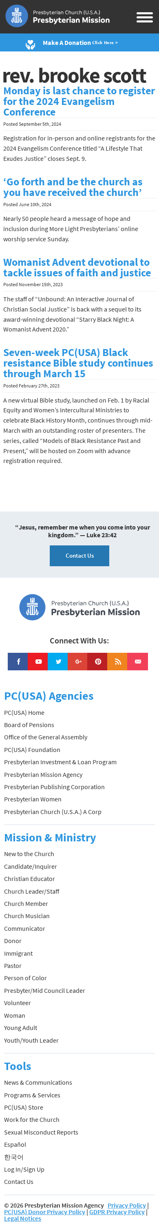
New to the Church (29, 854)
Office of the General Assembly (45, 737)
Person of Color (25, 978)
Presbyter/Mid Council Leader (44, 990)
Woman (14, 1015)
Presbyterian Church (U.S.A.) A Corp (53, 812)
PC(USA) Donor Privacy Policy (44, 1212)
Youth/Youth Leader (31, 1040)
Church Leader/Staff (31, 891)
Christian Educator (29, 878)
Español (15, 1144)
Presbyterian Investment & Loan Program (60, 762)
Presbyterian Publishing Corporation (54, 787)
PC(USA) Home (24, 712)
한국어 (14, 1157)
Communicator (24, 928)
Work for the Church (32, 1119)
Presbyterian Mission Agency (43, 774)
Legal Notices (22, 1218)
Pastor (13, 965)
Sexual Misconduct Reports (41, 1132)
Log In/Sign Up (24, 1169)
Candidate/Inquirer (30, 866)
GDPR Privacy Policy (117, 1212)
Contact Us (80, 555)
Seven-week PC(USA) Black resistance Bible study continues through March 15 (78, 363)
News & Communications (38, 1082)
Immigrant (18, 953)
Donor (13, 941)
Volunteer (17, 1003)
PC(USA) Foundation (32, 749)
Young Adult (20, 1027)
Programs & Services (32, 1095)
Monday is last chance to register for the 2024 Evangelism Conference (79, 101)
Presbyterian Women (33, 799)
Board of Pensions (29, 725)
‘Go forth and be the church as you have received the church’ (73, 187)
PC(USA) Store (23, 1107)
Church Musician (27, 916)
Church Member (26, 903)
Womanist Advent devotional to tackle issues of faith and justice (77, 267)
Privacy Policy (127, 1205)
